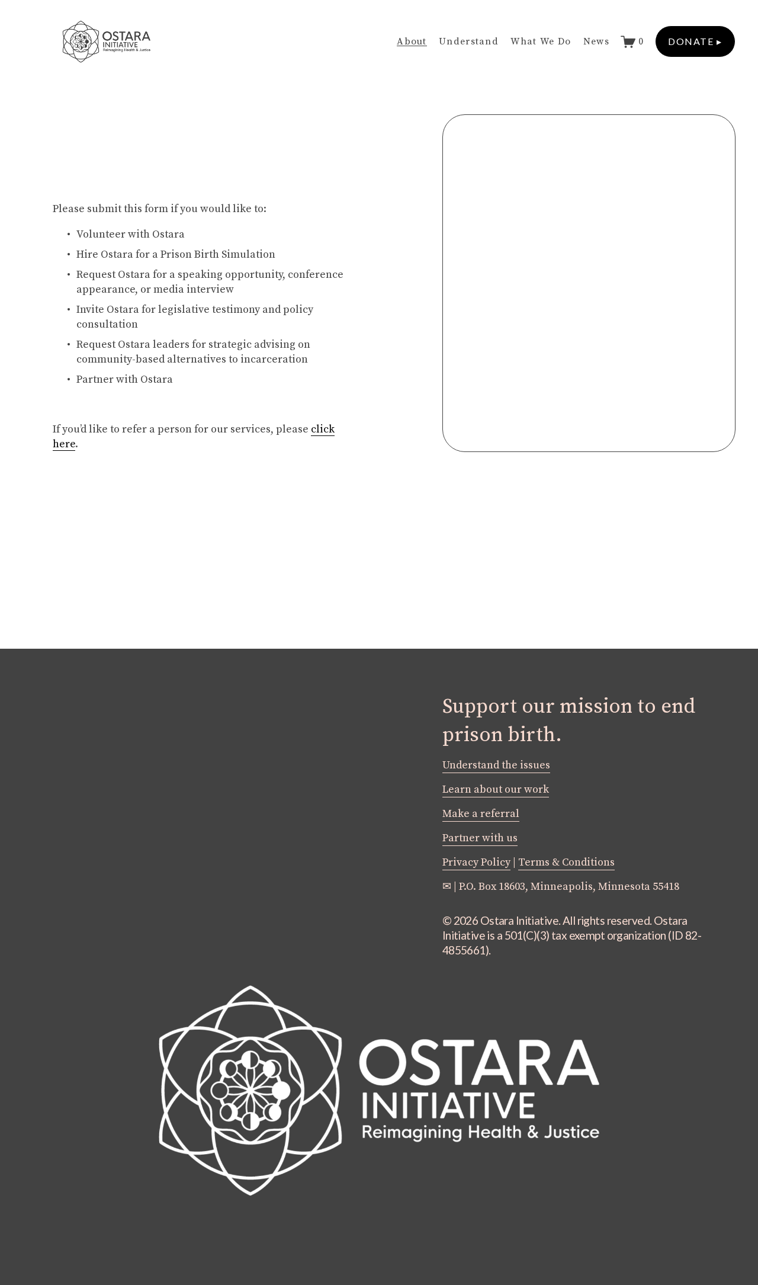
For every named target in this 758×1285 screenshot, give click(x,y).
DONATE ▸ (695, 41)
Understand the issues (496, 765)
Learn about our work (495, 789)
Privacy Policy (476, 862)
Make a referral (480, 814)
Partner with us (480, 838)
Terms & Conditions (566, 862)
